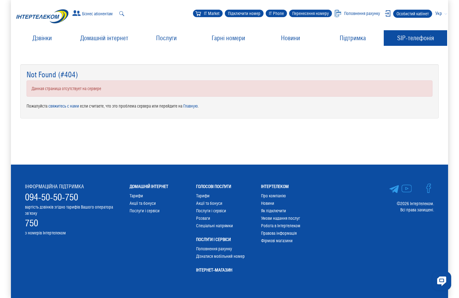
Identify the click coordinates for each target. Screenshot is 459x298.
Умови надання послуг (280, 218)
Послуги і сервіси (145, 210)
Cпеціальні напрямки (214, 225)
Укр (438, 13)
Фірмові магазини (277, 240)
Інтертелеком (275, 186)
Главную (190, 105)
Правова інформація (279, 233)
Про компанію (273, 195)
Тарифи (136, 195)
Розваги (203, 218)
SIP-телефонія (415, 38)
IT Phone (276, 13)
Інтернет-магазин (214, 269)
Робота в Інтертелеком (280, 225)
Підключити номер (244, 13)
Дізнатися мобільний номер (220, 256)
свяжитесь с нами (63, 105)
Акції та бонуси (143, 203)
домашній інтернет (149, 186)
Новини (290, 38)
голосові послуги (213, 186)
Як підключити (273, 210)
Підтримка (353, 38)
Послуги (166, 38)
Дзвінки (42, 38)
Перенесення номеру (310, 13)
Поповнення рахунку (214, 248)
